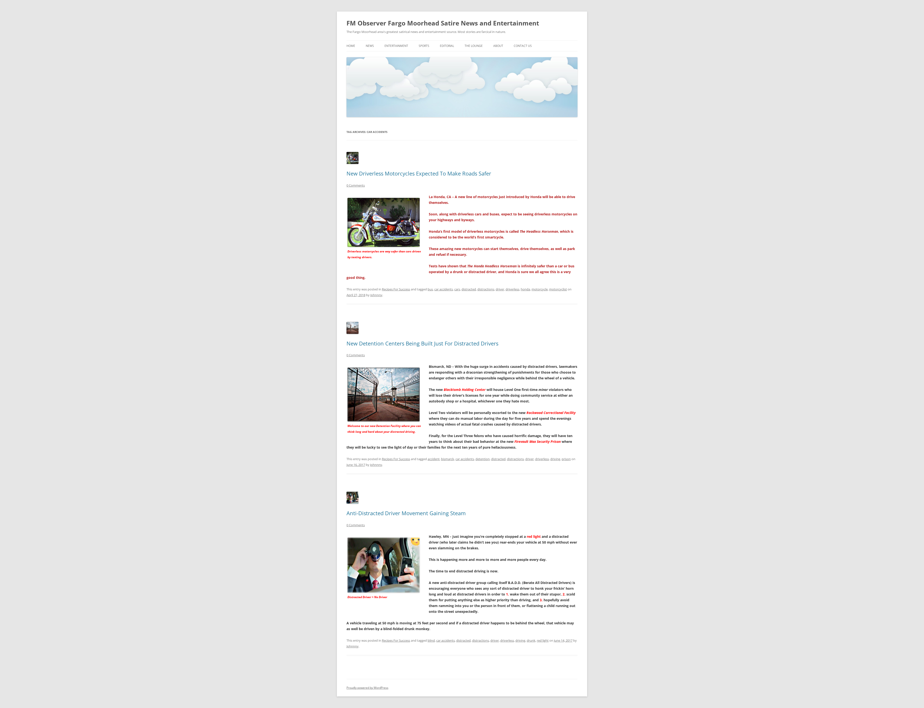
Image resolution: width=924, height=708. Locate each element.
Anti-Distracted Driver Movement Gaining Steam (406, 513)
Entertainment (396, 46)
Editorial (447, 46)
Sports (424, 46)
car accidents (443, 289)
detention (482, 459)
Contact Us (523, 46)
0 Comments (355, 185)
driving (555, 459)
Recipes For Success (396, 289)
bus (430, 289)
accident (434, 459)
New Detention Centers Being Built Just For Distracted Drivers (422, 343)
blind (431, 640)
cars (457, 289)
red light (543, 640)
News (370, 46)
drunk (531, 640)
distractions (485, 289)
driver (500, 289)
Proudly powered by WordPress (367, 688)
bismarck (447, 459)
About (498, 46)
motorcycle (540, 289)
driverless (512, 289)
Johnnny (376, 295)
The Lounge (474, 46)
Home (350, 46)
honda (525, 289)
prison (566, 459)
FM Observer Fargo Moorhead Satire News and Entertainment (442, 23)
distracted (469, 289)
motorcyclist (558, 289)
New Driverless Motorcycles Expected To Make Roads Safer (418, 173)
